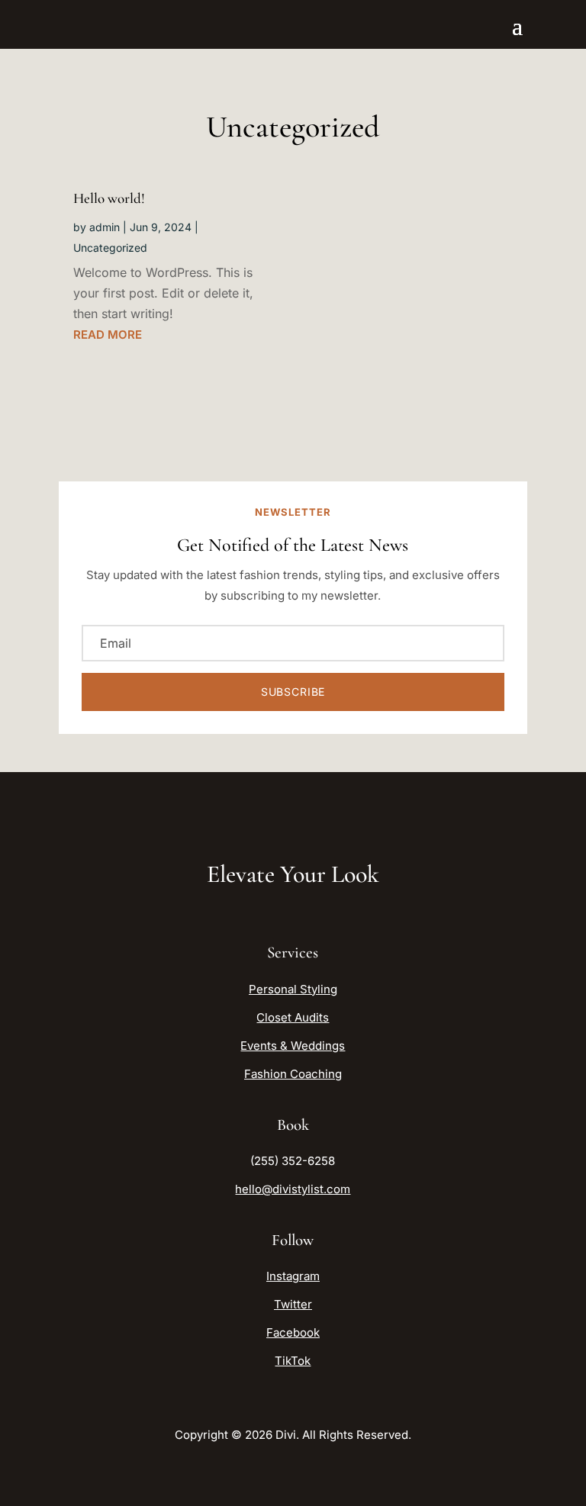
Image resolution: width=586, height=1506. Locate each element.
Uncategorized (110, 247)
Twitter (293, 1304)
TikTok (293, 1360)
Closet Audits (292, 1017)
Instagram (293, 1276)
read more (107, 334)
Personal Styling (293, 989)
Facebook (293, 1332)
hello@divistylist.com (292, 1189)
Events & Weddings (292, 1045)
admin (104, 226)
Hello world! (109, 198)
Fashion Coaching (293, 1074)
